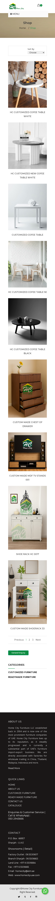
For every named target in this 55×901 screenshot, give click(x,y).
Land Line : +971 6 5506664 (22, 863)
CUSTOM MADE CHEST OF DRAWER (27, 424)
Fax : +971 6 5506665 (18, 867)
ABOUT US (14, 789)
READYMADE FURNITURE (22, 677)
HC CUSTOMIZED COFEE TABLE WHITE (27, 114)
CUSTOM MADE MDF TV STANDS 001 (27, 478)
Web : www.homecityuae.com (24, 875)
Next (38, 640)
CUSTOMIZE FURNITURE (22, 793)
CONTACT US (15, 801)
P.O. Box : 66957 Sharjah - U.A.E (16, 840)
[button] (22, 672)
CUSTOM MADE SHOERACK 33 (27, 628)
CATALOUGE (15, 806)
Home (22, 28)
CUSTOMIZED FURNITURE (22, 672)
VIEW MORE (27, 95)
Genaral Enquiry (18, 653)
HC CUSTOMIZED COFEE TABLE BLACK (27, 351)
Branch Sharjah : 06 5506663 (23, 859)
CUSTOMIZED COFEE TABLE (27, 235)
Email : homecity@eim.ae (21, 871)
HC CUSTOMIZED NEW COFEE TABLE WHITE (27, 175)
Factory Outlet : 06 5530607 (23, 855)
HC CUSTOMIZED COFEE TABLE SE (27, 292)
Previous (19, 640)
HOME (11, 785)
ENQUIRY (27, 87)
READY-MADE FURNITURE (22, 797)
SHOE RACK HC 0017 (27, 554)
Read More (14, 768)
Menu (15, 14)
